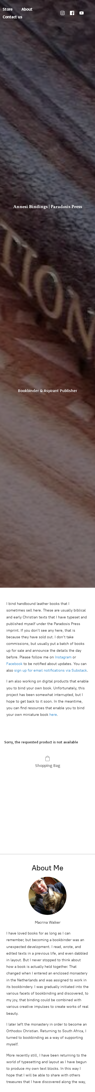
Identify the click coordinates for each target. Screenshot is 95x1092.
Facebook (14, 664)
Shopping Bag (47, 765)
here (53, 714)
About (27, 9)
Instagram (63, 657)
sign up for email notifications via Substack (50, 670)
